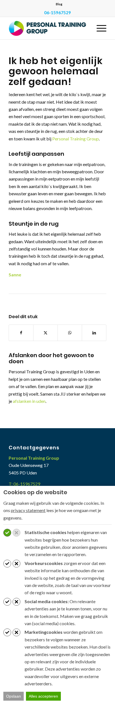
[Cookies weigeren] (16, 533)
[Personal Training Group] (48, 28)
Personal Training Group (75, 138)
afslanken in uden (29, 401)
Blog (59, 4)
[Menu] (98, 28)
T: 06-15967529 (24, 483)
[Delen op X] (45, 332)
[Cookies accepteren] (7, 533)
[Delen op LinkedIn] (94, 332)
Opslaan (13, 696)
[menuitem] (59, 4)
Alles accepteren (43, 696)
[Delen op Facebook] (21, 332)
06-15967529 (57, 12)
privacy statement (28, 510)
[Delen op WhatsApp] (70, 332)
